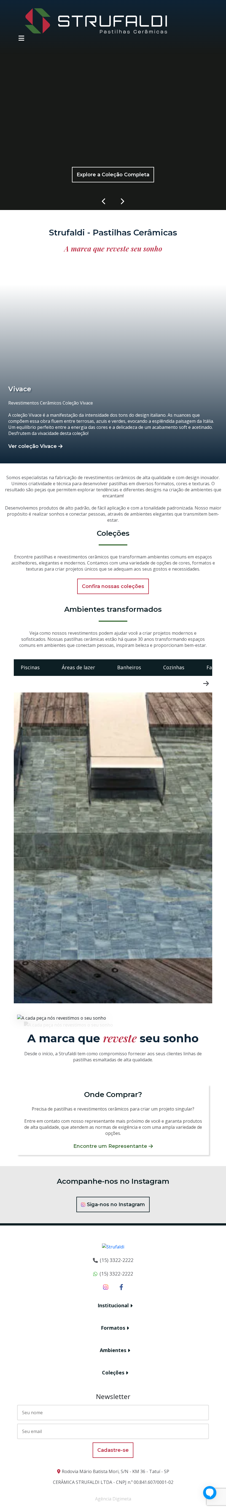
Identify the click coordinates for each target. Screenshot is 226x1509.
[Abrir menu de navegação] (21, 38)
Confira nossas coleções (113, 586)
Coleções (113, 1372)
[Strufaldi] (96, 20)
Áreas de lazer (78, 667)
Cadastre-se (113, 1450)
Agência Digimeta (113, 1499)
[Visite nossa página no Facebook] (121, 1287)
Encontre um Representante (110, 1146)
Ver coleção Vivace (32, 446)
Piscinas (30, 667)
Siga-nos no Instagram (116, 1204)
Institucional (113, 1305)
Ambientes (113, 1350)
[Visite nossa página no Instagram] (105, 1287)
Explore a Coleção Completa (113, 175)
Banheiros (129, 667)
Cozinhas (173, 667)
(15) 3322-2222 (116, 1260)
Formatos (113, 1327)
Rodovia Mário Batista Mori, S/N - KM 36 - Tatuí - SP (115, 1471)
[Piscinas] (113, 847)
